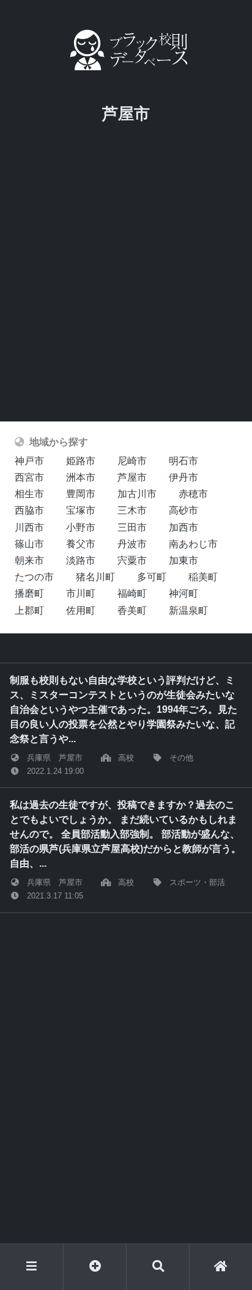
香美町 (132, 610)
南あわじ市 (193, 544)
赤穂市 (193, 494)
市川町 (80, 593)
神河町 (183, 593)
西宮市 (29, 477)
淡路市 (80, 560)
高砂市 (183, 510)
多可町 (151, 577)
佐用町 (80, 610)
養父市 (80, 544)
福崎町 (132, 593)
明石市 (183, 461)
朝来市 (29, 560)
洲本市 (80, 477)
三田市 (132, 527)
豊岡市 (80, 494)
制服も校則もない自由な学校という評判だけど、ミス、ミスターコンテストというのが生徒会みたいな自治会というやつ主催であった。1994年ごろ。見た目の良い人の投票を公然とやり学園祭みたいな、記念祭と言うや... (123, 709)
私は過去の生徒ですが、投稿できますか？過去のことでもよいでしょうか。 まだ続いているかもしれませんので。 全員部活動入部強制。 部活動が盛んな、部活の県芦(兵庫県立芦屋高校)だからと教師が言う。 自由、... (125, 834)
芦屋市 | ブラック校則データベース (126, 49)
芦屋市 (132, 477)
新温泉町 (188, 610)
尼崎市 (132, 461)
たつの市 (34, 577)
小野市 (80, 527)
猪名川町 (95, 577)
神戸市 (29, 461)
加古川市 (137, 494)
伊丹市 (183, 477)
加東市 (183, 560)
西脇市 (29, 510)
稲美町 (203, 577)
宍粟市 (132, 560)
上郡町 (29, 610)
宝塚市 (80, 510)
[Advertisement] (126, 289)
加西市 (183, 527)
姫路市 (80, 461)
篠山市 (29, 544)
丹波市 (132, 544)
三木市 (132, 510)
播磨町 (29, 593)
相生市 (29, 494)
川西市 (29, 527)
